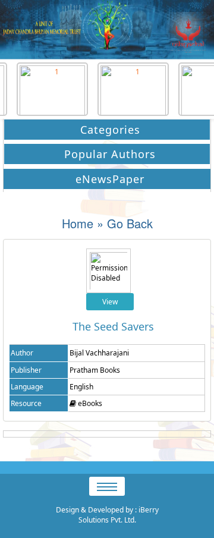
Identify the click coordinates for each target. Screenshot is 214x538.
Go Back (130, 223)
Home (77, 223)
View (110, 302)
